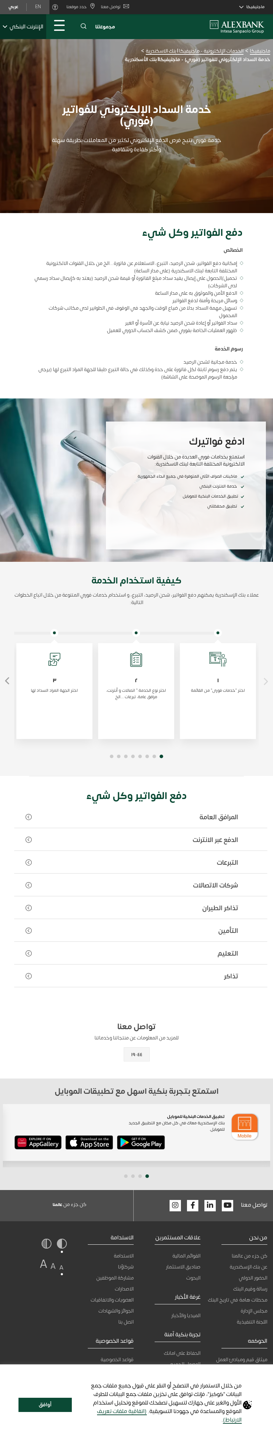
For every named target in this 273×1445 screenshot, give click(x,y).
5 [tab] (133, 756)
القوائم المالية (186, 1256)
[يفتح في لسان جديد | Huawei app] (38, 1144)
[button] (83, 26)
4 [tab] (140, 756)
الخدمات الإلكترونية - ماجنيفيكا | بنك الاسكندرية (194, 51)
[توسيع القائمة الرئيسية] (59, 26)
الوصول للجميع (185, 1364)
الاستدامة (124, 1256)
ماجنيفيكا (260, 51)
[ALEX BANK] (237, 26)
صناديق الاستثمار (183, 1267)
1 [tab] (161, 756)
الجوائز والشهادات (116, 1311)
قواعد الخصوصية (117, 1360)
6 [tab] (126, 756)
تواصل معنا (111, 6)
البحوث (193, 1278)
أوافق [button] (45, 1405)
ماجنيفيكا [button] (255, 6)
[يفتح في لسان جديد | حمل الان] (141, 1144)
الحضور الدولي (253, 1278)
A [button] (61, 1267)
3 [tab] (147, 756)
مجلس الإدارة (254, 1311)
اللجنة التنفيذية (252, 1322)
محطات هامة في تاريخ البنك (237, 1300)
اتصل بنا (126, 1322)
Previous (265, 681)
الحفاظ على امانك (182, 1353)
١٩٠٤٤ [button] (136, 1054)
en (38, 6)
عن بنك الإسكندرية (248, 1267)
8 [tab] (111, 756)
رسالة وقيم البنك (250, 1289)
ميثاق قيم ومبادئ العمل (241, 1360)
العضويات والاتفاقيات (112, 1300)
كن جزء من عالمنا (249, 1256)
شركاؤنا (126, 1267)
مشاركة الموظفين (115, 1278)
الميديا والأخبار (185, 1315)
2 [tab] (154, 756)
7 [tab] (119, 756)
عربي (13, 6)
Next (7, 681)
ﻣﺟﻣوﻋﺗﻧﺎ (105, 27)
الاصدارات (124, 1289)
